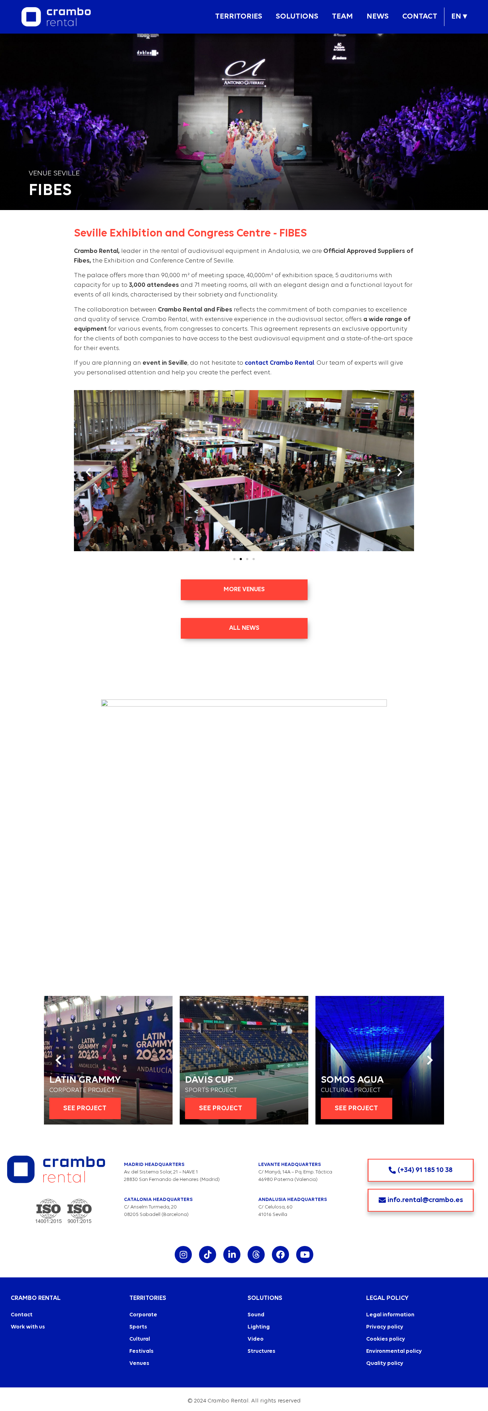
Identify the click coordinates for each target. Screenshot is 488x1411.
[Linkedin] (231, 1254)
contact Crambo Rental (279, 363)
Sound (256, 1315)
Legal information (390, 1315)
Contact (419, 17)
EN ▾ (459, 17)
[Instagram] (183, 1254)
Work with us (28, 1327)
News (378, 17)
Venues (139, 1363)
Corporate (143, 1315)
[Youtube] (304, 1254)
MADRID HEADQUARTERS (154, 1164)
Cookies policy (385, 1339)
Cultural (139, 1339)
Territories (238, 17)
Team (342, 17)
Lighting (259, 1327)
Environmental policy (394, 1351)
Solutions (297, 17)
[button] (238, 17)
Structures (261, 1351)
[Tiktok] (207, 1254)
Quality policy (384, 1363)
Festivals (141, 1351)
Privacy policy (384, 1327)
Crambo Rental (36, 1298)
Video (256, 1339)
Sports (138, 1327)
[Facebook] (280, 1254)
